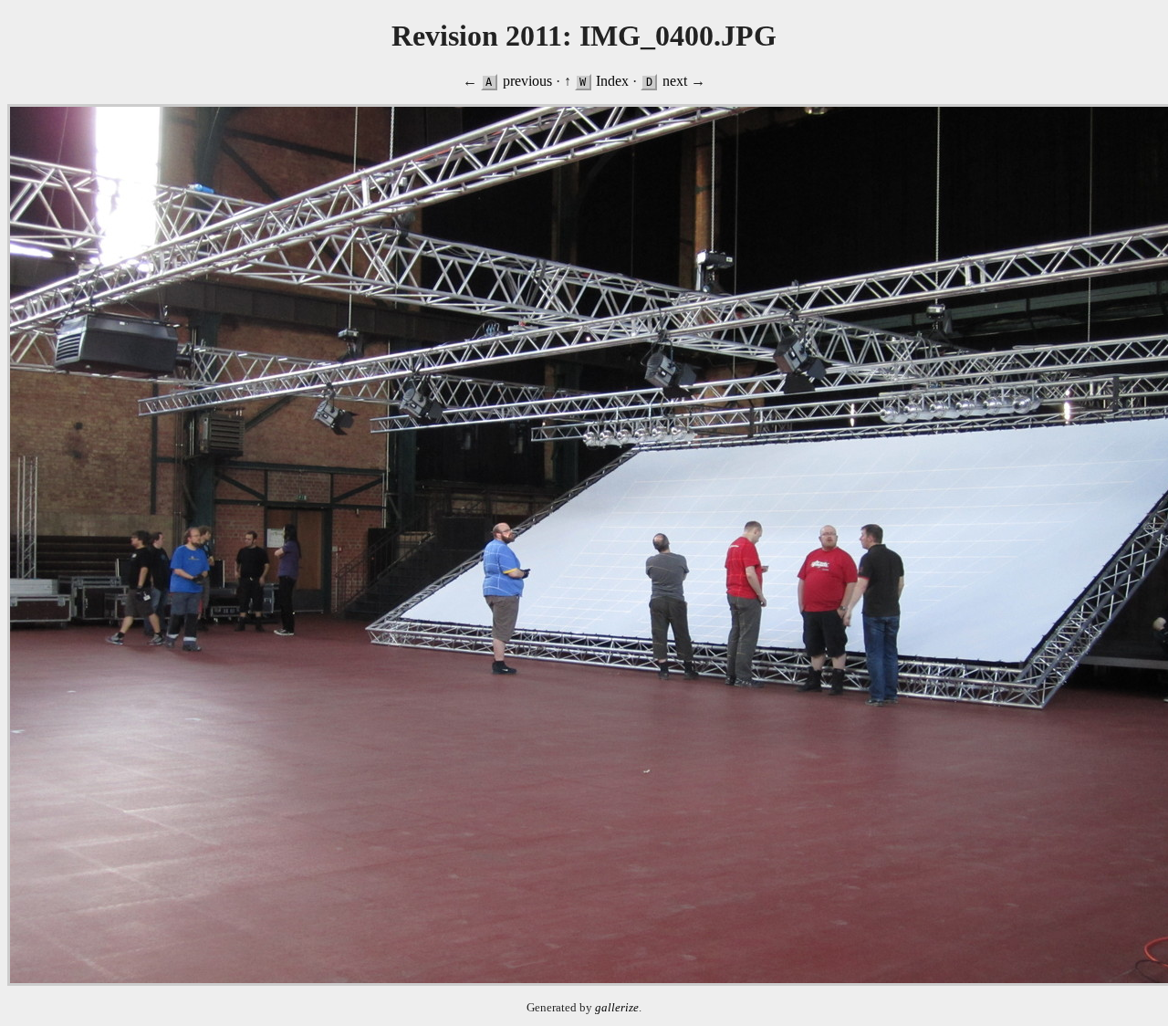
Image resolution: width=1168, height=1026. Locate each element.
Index (612, 81)
